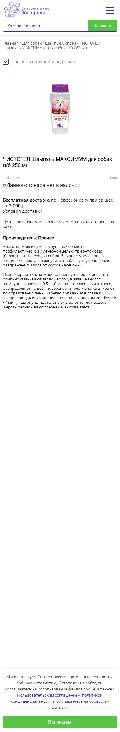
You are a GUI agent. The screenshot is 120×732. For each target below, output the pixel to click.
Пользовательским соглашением (48, 695)
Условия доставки (22, 211)
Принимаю (60, 722)
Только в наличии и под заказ (44, 61)
